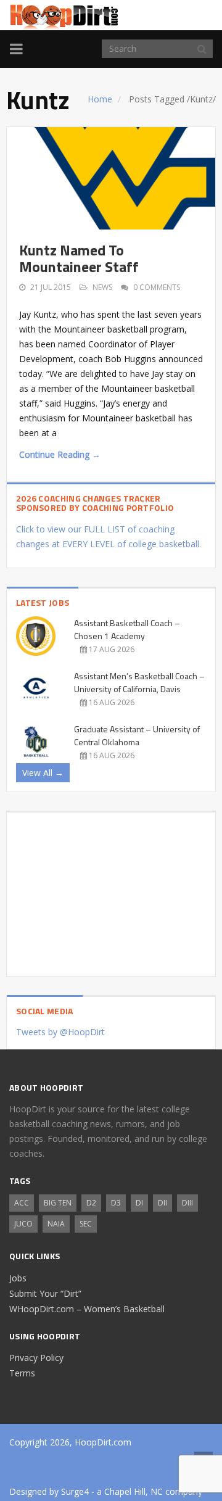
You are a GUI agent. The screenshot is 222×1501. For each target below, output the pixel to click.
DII (162, 1202)
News (102, 287)
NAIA (56, 1223)
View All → (43, 773)
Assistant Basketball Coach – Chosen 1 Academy (127, 629)
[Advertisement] (111, 890)
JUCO (23, 1223)
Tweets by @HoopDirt (60, 1032)
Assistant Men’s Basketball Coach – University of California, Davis (139, 682)
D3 (116, 1202)
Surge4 (75, 1491)
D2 (91, 1202)
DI (139, 1202)
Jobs (18, 1278)
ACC (21, 1202)
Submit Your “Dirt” (45, 1293)
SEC (86, 1223)
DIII (187, 1202)
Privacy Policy (36, 1357)
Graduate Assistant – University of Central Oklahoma (137, 735)
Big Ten (58, 1202)
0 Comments (156, 287)
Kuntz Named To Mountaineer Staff (79, 258)
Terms (22, 1373)
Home (100, 99)
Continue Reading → (60, 454)
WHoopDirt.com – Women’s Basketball (87, 1309)
